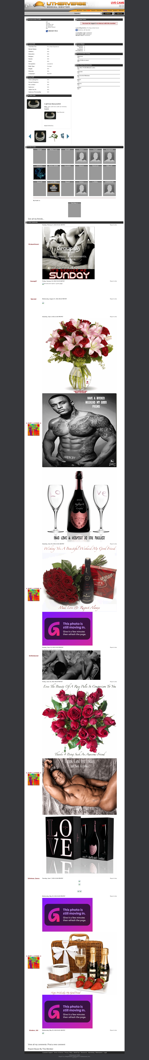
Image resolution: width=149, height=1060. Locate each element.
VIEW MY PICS (53, 31)
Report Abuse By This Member (40, 1049)
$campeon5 (109, 149)
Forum (110, 10)
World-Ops (77, 1052)
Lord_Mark (54, 182)
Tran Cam (121, 6)
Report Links (113, 224)
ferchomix (39, 165)
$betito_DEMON (53, 165)
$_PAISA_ (95, 182)
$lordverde (95, 165)
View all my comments (37, 1044)
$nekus (81, 182)
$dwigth (39, 149)
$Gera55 (67, 149)
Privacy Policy (68, 1052)
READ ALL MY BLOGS (84, 30)
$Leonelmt (68, 165)
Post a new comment (56, 1044)
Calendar (99, 10)
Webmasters (99, 1052)
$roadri (95, 149)
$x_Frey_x (74, 203)
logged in (94, 23)
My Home (79, 10)
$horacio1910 (56, 104)
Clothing (105, 10)
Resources (84, 1052)
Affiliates (121, 10)
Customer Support (47, 1052)
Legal (105, 1052)
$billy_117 (109, 165)
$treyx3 (67, 182)
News (85, 10)
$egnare (81, 149)
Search (93, 10)
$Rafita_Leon (53, 149)
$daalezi (81, 165)
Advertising (91, 1052)
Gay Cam (121, 5)
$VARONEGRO (109, 182)
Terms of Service (58, 1052)
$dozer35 (39, 182)
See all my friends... (36, 219)
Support (115, 10)
